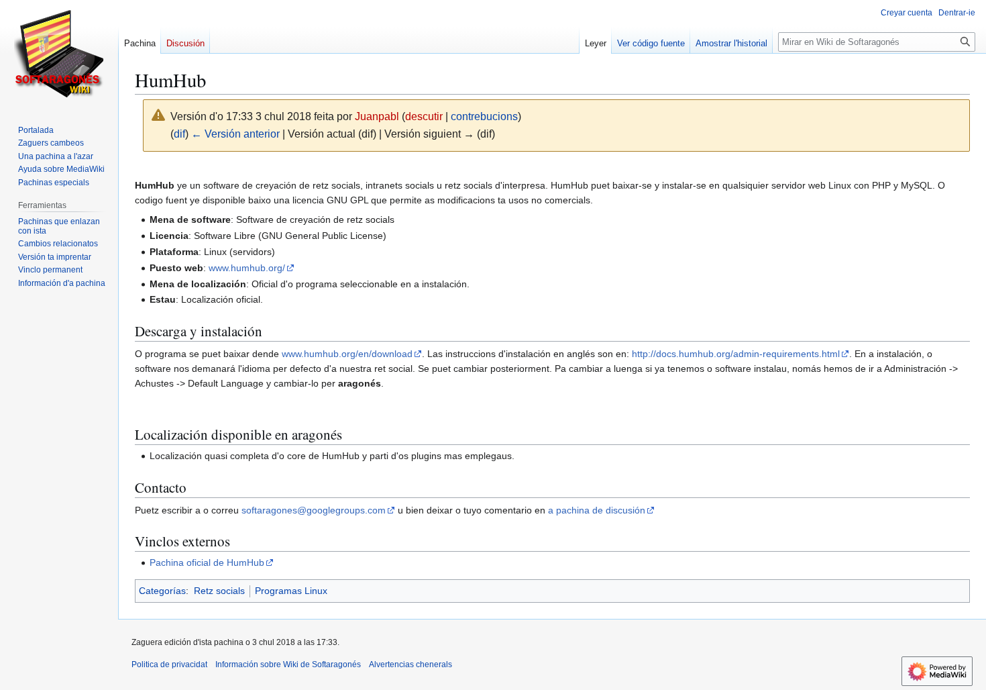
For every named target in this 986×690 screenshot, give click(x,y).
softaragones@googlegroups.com (313, 510)
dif (179, 134)
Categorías (162, 590)
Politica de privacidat (169, 664)
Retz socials (219, 590)
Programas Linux (291, 590)
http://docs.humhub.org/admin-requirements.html (736, 353)
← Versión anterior (235, 134)
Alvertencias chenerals (410, 664)
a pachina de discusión (596, 510)
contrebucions (484, 116)
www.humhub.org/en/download (347, 353)
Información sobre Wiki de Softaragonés (288, 664)
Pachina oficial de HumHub (207, 562)
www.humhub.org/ (247, 267)
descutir (424, 116)
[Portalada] (59, 53)
